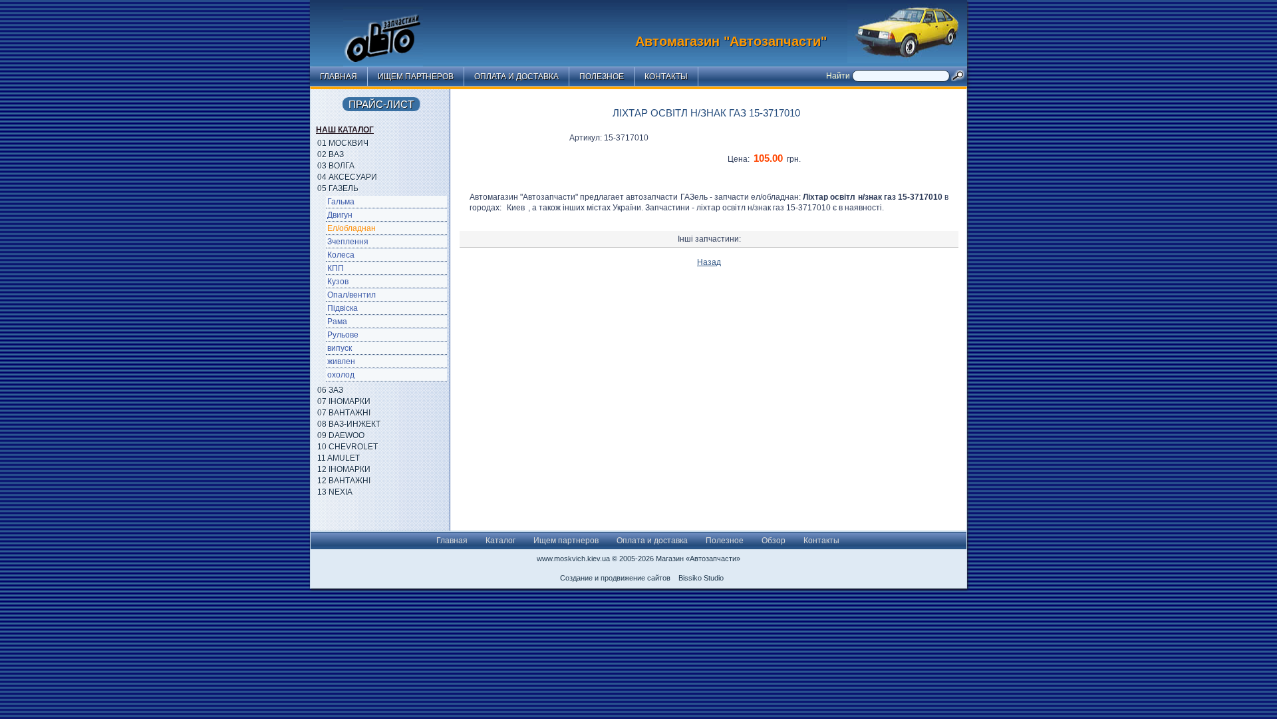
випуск (339, 348)
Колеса (341, 255)
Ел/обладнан (351, 228)
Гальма (341, 201)
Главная (338, 76)
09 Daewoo (340, 435)
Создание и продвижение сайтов (615, 578)
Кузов (338, 281)
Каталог (500, 540)
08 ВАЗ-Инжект (348, 424)
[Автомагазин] (393, 30)
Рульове (342, 335)
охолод (341, 374)
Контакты (666, 76)
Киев (516, 207)
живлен (341, 361)
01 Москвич (342, 143)
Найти (839, 76)
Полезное (601, 76)
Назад (709, 262)
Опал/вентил (351, 295)
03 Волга (336, 165)
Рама (337, 321)
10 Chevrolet (347, 446)
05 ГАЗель (337, 188)
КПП (335, 268)
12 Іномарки (343, 469)
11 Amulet (338, 458)
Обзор (773, 540)
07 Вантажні (343, 412)
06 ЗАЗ (330, 390)
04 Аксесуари (347, 177)
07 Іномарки (343, 401)
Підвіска (342, 308)
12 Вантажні (343, 480)
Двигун (340, 215)
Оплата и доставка (516, 76)
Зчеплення (347, 241)
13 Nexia (335, 492)
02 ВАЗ (330, 154)
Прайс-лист (381, 104)
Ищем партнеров (416, 76)
